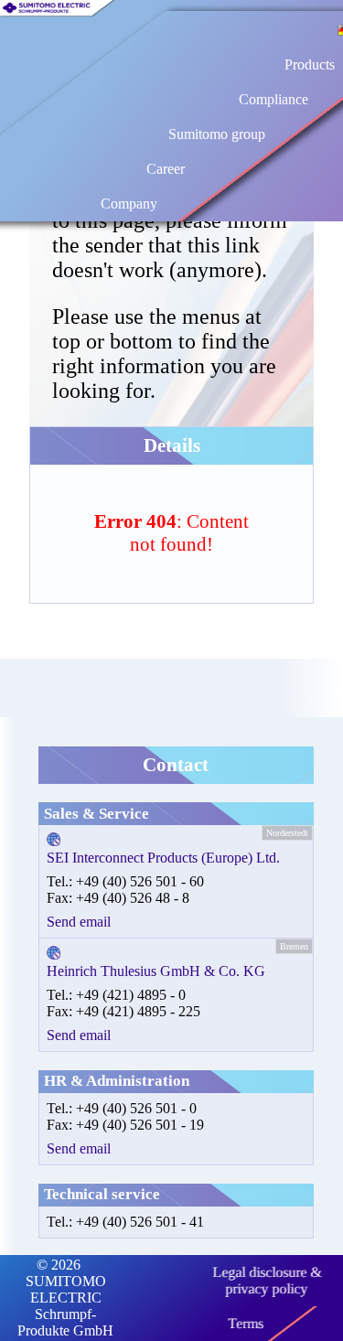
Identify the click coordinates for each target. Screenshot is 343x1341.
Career (165, 169)
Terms (245, 1323)
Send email (79, 921)
